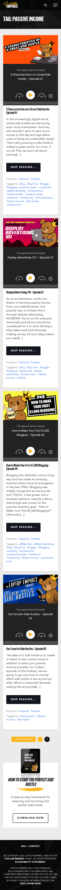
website (21, 377)
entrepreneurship (17, 554)
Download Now (30, 818)
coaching (12, 551)
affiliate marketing (44, 544)
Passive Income (15, 201)
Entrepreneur (35, 191)
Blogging (12, 187)
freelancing (26, 197)
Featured (23, 179)
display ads (25, 371)
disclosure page (30, 884)
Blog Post (32, 184)
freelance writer (34, 194)
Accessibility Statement (30, 862)
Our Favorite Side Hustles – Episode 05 (26, 649)
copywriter (45, 187)
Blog (22, 184)
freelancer (12, 197)
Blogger (44, 184)
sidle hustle (32, 201)
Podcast (35, 179)
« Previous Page (24, 739)
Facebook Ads (15, 194)
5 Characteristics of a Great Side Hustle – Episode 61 (28, 111)
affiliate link (26, 544)
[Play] (31, 95)
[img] (19, 95)
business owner (28, 187)
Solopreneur (14, 204)
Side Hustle (23, 719)
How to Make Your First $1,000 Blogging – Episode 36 (28, 467)
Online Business (44, 197)
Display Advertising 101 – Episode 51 (25, 292)
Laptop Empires (14, 4)
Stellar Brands (14, 859)
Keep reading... (23, 167)
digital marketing (16, 191)
